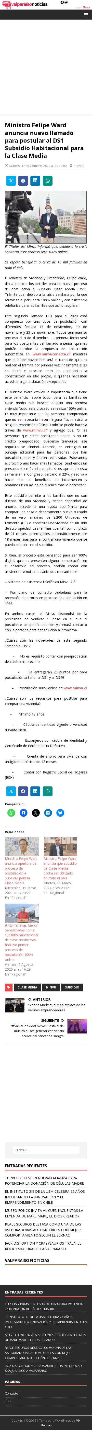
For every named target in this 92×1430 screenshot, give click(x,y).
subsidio (72, 987)
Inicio (9, 1401)
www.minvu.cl (34, 430)
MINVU (51, 987)
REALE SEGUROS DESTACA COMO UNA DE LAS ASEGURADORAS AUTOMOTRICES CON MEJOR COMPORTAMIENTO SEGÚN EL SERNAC (43, 1229)
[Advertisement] (46, 68)
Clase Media (27, 987)
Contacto (11, 1393)
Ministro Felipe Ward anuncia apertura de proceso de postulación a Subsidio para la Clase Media (21, 870)
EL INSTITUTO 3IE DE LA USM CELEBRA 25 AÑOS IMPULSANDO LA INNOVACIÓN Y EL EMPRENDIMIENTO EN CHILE (45, 1197)
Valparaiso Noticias (27, 1260)
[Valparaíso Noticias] (46, 6)
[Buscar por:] (46, 1150)
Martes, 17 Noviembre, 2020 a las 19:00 (37, 165)
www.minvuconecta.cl (51, 354)
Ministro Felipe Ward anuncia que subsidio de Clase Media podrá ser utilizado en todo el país (60, 868)
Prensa (79, 165)
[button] (85, 14)
